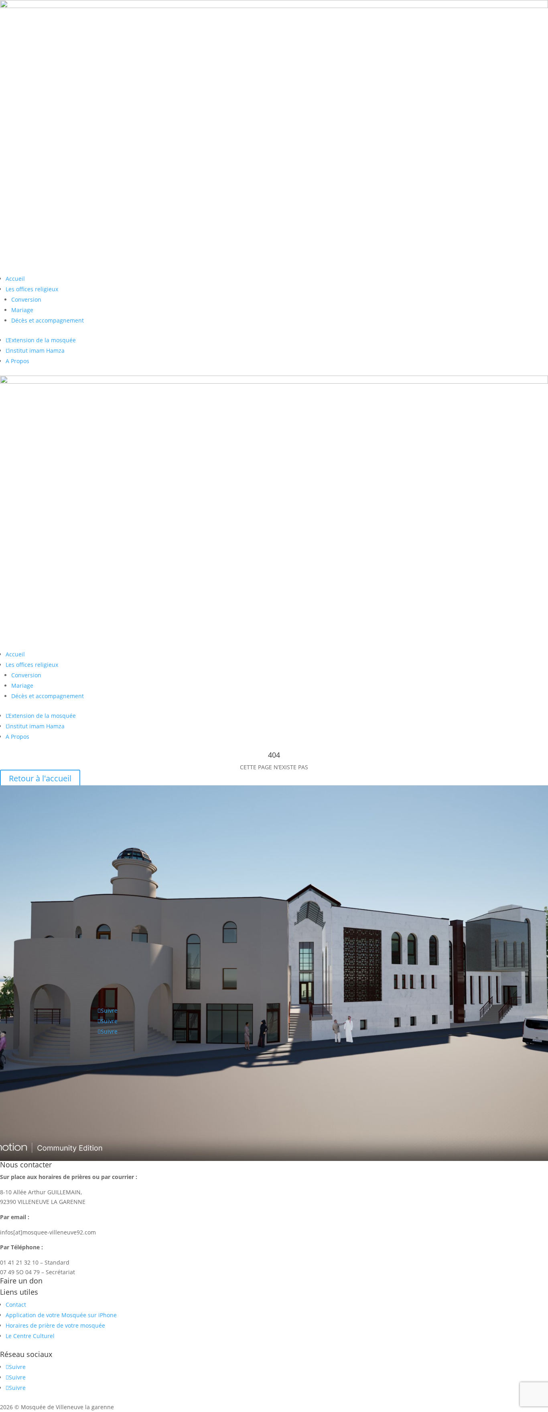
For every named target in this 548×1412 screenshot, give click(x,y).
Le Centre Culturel (30, 1336)
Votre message (19, 1126)
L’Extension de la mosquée (41, 340)
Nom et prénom (21, 1084)
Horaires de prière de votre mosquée (55, 1325)
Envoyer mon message (51, 1150)
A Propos (17, 361)
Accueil (15, 278)
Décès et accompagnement (47, 320)
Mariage (22, 310)
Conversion (26, 299)
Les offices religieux (32, 289)
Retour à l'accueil (40, 778)
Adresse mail (17, 1099)
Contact (16, 1304)
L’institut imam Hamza (35, 350)
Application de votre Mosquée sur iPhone (61, 1315)
